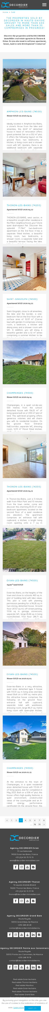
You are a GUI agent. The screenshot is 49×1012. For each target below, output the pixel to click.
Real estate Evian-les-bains (24, 979)
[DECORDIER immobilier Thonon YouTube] (27, 900)
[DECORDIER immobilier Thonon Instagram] (21, 900)
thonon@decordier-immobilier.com (24, 894)
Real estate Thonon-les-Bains (24, 982)
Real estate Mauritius (24, 985)
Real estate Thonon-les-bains (24, 991)
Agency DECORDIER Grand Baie (24, 916)
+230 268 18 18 (24, 957)
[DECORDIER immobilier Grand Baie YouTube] (21, 934)
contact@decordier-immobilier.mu (24, 928)
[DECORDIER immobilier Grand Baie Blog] (39, 934)
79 (39, 824)
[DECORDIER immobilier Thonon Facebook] (15, 900)
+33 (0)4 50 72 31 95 (24, 891)
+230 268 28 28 (24, 925)
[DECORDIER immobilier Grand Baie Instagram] (15, 934)
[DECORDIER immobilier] (14, 5)
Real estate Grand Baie (24, 994)
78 (35, 824)
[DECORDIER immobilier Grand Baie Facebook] (9, 934)
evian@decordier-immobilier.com (24, 860)
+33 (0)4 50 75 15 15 (24, 857)
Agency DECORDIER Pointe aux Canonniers (24, 948)
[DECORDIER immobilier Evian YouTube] (27, 867)
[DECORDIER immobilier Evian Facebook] (15, 867)
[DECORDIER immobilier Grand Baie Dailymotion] (27, 934)
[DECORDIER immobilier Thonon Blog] (33, 900)
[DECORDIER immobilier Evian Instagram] (21, 867)
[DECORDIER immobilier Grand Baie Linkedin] (33, 934)
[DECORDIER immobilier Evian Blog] (33, 867)
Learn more (18, 1007)
